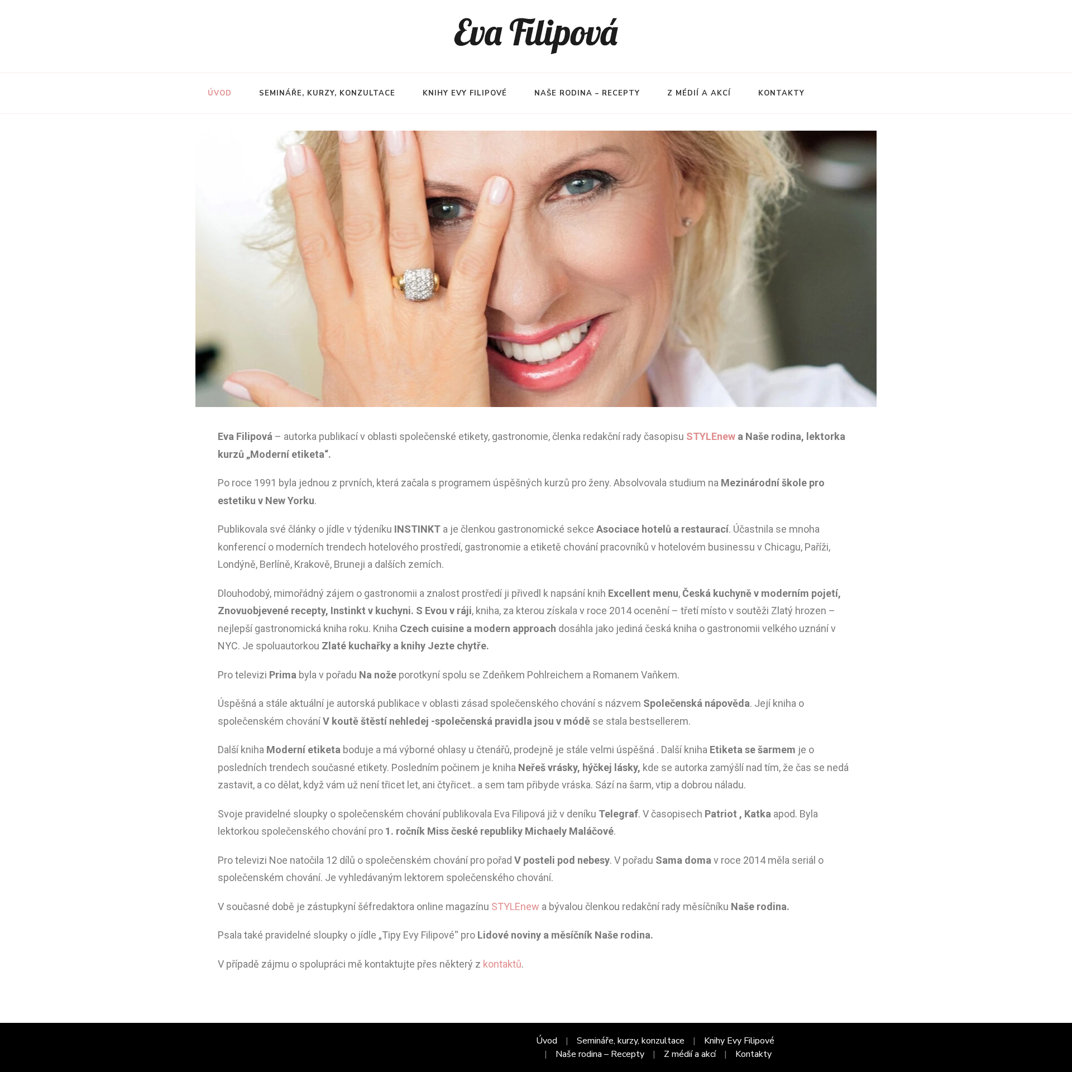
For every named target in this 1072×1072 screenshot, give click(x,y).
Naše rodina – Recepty (587, 93)
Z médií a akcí (699, 93)
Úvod (220, 93)
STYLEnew (710, 436)
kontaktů (502, 964)
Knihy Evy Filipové (465, 93)
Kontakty (781, 93)
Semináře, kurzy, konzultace (327, 93)
